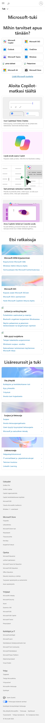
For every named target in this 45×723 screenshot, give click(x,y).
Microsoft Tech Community (11, 647)
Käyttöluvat (31, 711)
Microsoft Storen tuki (9, 529)
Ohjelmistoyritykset (9, 659)
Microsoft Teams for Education (12, 564)
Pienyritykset (7, 623)
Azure (4, 603)
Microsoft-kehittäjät (9, 635)
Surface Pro (6, 485)
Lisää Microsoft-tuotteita (22, 76)
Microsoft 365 (7, 501)
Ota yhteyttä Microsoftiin (10, 711)
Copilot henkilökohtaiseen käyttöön (13, 497)
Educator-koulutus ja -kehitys (12, 576)
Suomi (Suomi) (11, 697)
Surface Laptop (7, 489)
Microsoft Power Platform (10, 655)
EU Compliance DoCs (32, 715)
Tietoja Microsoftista (9, 678)
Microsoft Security (8, 599)
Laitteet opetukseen (9, 560)
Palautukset (6, 533)
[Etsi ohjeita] (9, 3)
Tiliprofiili (6, 521)
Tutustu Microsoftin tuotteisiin (12, 505)
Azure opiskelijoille (8, 584)
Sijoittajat (6, 690)
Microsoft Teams (8, 619)
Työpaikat (6, 674)
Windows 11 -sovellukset (10, 509)
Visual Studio (7, 663)
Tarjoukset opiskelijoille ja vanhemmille (15, 580)
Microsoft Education (9, 556)
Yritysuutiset (7, 682)
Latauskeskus (7, 525)
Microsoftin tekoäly (9, 595)
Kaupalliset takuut (8, 545)
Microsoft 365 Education (10, 568)
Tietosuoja (23, 711)
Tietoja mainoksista (18, 715)
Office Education (8, 572)
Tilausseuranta (7, 537)
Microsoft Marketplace (10, 651)
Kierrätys (5, 541)
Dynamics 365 (7, 607)
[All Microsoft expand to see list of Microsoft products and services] (3, 3)
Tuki (4, 8)
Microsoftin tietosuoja (9, 686)
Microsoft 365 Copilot (9, 615)
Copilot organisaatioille (10, 493)
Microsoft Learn (7, 639)
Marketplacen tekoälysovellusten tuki (14, 643)
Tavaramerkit (7, 715)
